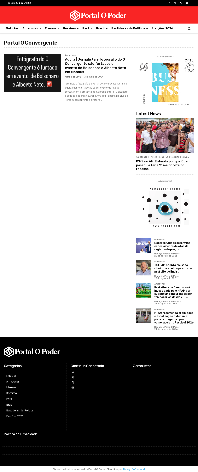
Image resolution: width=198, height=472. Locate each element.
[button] (189, 28)
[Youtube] (187, 3)
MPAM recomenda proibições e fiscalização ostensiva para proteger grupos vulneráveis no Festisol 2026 (174, 317)
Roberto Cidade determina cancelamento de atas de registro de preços (172, 246)
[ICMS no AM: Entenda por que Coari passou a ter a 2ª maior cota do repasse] (165, 135)
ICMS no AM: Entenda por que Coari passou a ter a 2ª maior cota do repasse (162, 165)
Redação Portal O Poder (166, 253)
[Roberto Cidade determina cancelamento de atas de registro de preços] (143, 245)
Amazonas (70, 55)
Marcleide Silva (73, 77)
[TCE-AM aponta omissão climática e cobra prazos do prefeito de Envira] (143, 267)
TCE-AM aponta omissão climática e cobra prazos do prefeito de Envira (173, 268)
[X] (181, 3)
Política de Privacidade (21, 434)
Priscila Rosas (157, 157)
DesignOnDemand (134, 469)
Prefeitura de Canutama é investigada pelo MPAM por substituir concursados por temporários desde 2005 (173, 292)
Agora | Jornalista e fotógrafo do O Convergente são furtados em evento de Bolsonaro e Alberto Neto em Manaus (95, 65)
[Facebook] (169, 3)
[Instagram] (175, 3)
